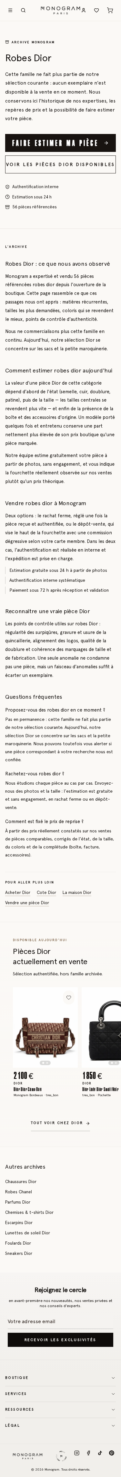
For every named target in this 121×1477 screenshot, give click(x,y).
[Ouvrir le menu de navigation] (10, 10)
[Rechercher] (23, 10)
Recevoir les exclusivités (60, 1340)
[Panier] (110, 10)
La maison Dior (77, 892)
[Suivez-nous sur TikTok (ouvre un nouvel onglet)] (100, 1456)
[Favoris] (96, 10)
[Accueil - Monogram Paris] (60, 10)
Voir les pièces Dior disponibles (60, 164)
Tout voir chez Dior (57, 1123)
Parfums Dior (17, 1202)
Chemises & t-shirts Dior (29, 1212)
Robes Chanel (18, 1191)
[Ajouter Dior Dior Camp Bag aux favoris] (69, 997)
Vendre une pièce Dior (27, 902)
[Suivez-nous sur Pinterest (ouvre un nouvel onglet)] (112, 1456)
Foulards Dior (18, 1243)
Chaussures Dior (20, 1181)
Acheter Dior (17, 892)
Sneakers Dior (18, 1253)
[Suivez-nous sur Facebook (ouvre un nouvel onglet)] (88, 1456)
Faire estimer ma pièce (55, 142)
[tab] (43, 1063)
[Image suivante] (67, 1027)
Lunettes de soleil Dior (27, 1232)
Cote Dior (46, 892)
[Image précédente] (24, 1027)
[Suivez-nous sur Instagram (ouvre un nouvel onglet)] (77, 1456)
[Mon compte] (83, 10)
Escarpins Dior (19, 1222)
